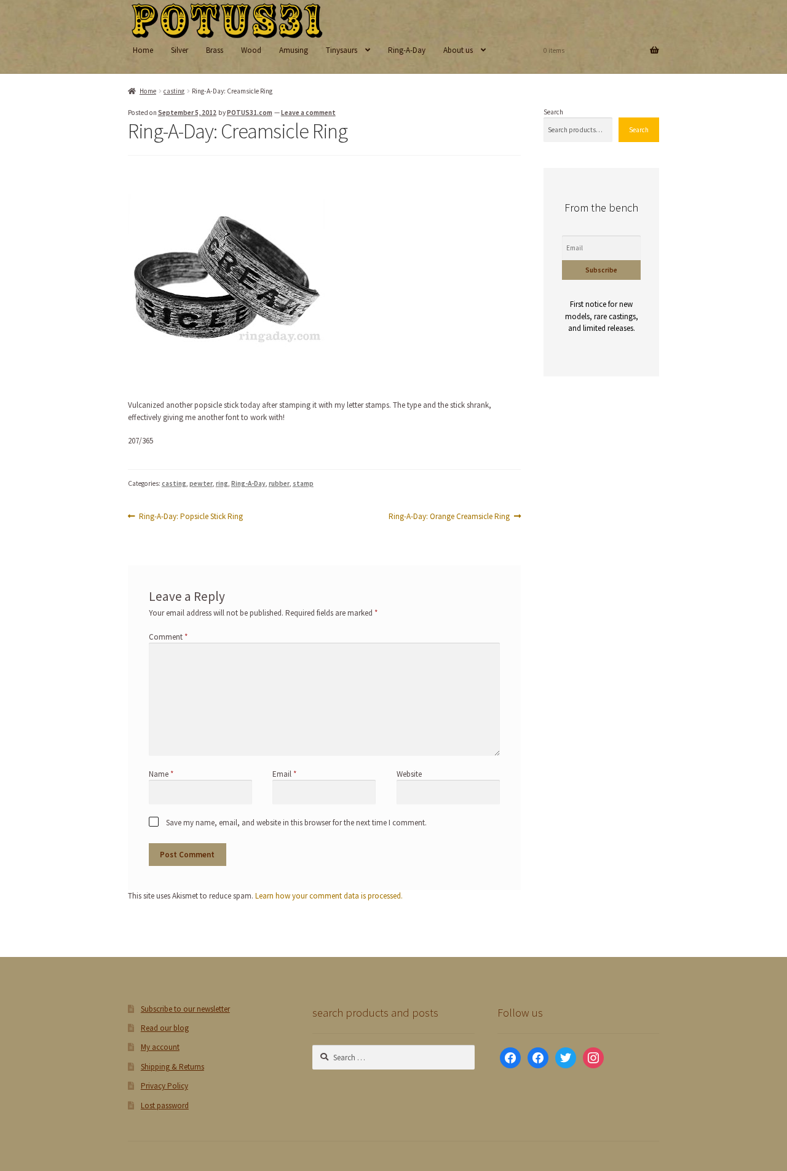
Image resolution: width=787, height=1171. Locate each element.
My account (160, 1047)
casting (174, 91)
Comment (168, 637)
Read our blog (165, 1028)
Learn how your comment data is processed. (329, 896)
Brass (214, 50)
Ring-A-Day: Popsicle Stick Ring (190, 516)
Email (284, 774)
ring (222, 483)
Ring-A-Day (406, 50)
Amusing (293, 50)
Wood (251, 50)
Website (409, 774)
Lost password (165, 1105)
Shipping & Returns (172, 1067)
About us (458, 50)
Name (161, 774)
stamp (303, 483)
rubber (279, 483)
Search (553, 112)
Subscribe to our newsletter (185, 1009)
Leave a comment (308, 112)
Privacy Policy (164, 1086)
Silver (179, 50)
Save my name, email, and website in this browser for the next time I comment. (296, 822)
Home (143, 50)
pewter (201, 483)
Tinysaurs (341, 50)
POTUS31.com (249, 112)
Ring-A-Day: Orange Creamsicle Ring (449, 516)
